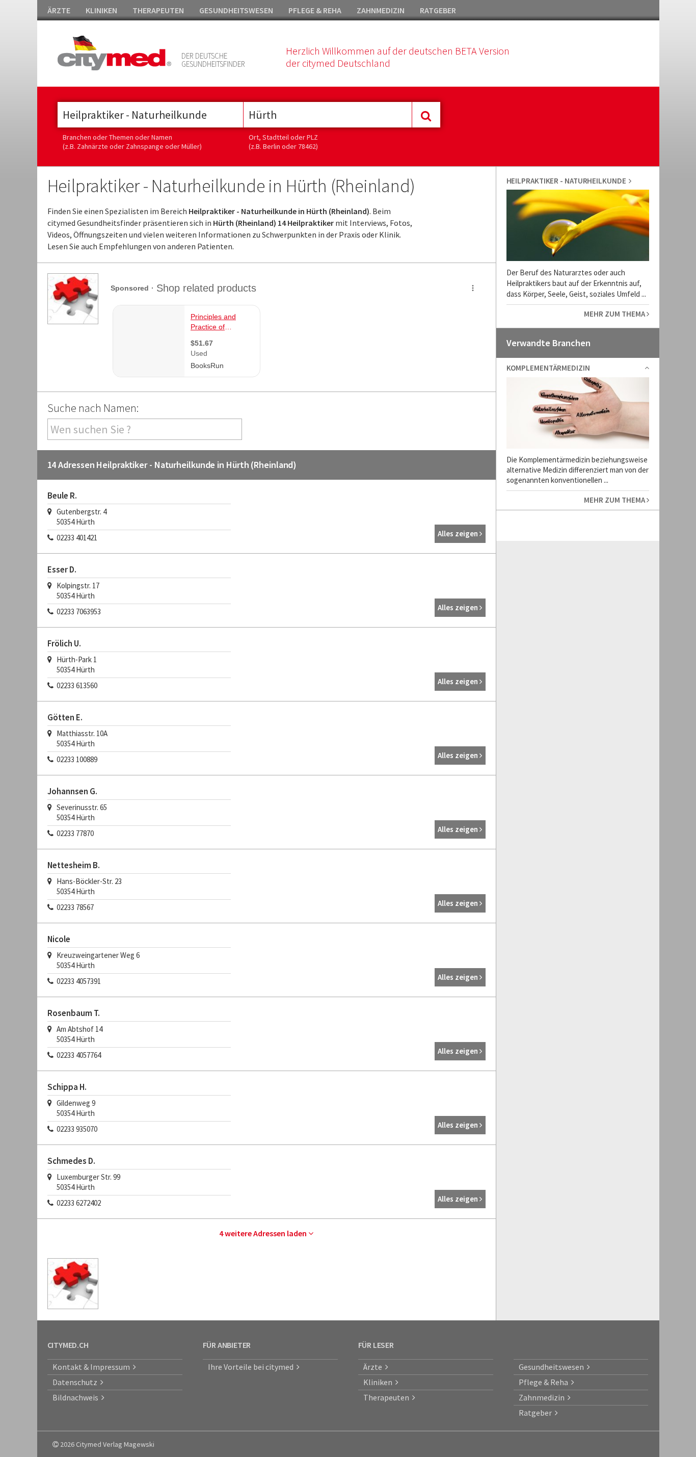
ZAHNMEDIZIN (381, 10)
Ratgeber (537, 1413)
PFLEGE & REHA (314, 10)
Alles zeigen (458, 533)
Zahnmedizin (543, 1397)
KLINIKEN (101, 10)
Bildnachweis (76, 1397)
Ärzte (374, 1367)
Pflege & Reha (545, 1382)
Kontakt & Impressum (92, 1367)
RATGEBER (438, 10)
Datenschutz (76, 1382)
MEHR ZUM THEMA (615, 314)
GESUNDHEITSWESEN (236, 10)
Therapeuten (387, 1397)
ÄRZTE (58, 10)
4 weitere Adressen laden (263, 1233)
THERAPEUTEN (158, 10)
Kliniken (379, 1382)
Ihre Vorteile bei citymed (252, 1367)
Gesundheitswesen (553, 1367)
